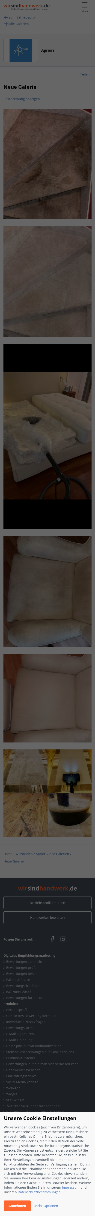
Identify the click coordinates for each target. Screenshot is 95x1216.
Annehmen (17, 1205)
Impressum (71, 1187)
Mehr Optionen (46, 1205)
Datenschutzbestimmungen (39, 1192)
